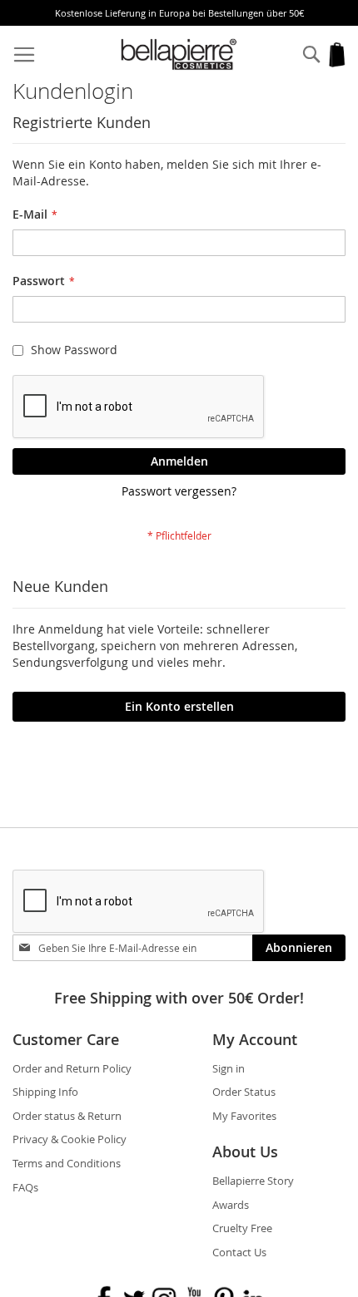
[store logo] (179, 54)
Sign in (228, 1068)
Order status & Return (67, 1115)
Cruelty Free (242, 1228)
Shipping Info (45, 1091)
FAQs (25, 1187)
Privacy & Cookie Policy (69, 1139)
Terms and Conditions (66, 1163)
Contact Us (239, 1252)
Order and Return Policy (72, 1068)
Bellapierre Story (253, 1180)
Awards (230, 1204)
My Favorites (244, 1115)
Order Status (244, 1091)
